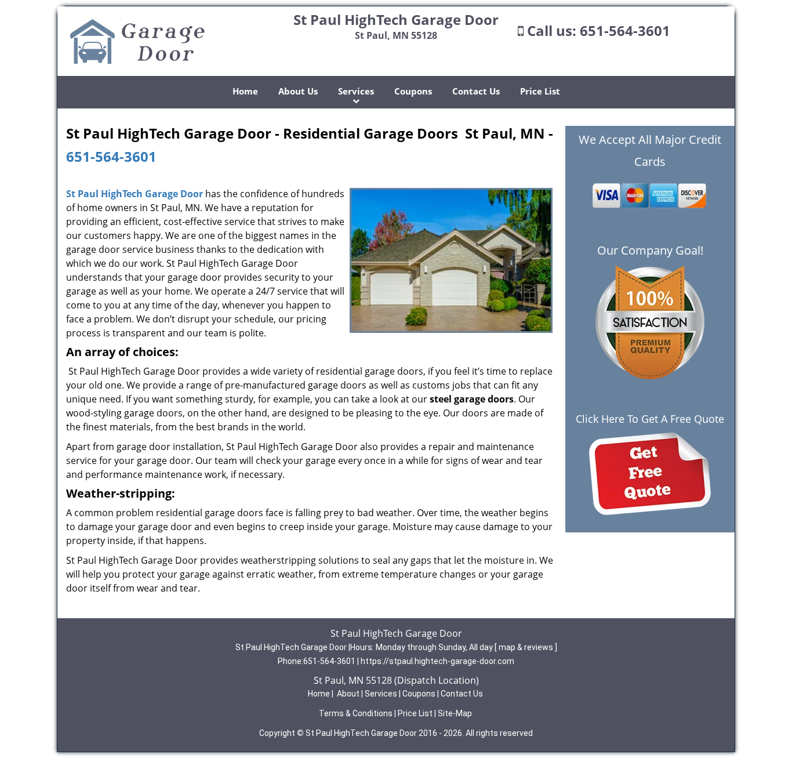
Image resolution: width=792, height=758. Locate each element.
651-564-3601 (625, 30)
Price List (540, 91)
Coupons (413, 91)
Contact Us (476, 91)
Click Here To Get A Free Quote (650, 419)
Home (245, 91)
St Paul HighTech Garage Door (134, 193)
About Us (298, 91)
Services (356, 91)
